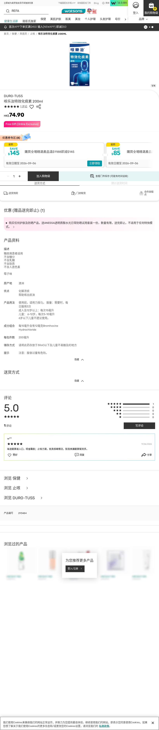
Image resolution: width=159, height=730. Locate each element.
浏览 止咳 (12, 488)
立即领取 (94, 163)
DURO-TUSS (13, 96)
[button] (151, 8)
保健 (43, 19)
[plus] (19, 176)
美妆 (77, 19)
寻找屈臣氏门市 (84, 3)
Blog (96, 3)
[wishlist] (32, 106)
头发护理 (105, 19)
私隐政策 (104, 726)
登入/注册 (73, 568)
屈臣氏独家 (29, 21)
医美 (68, 19)
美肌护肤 (55, 19)
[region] (79, 723)
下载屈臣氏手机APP (66, 3)
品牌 (141, 19)
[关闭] (153, 723)
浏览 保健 (12, 478)
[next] (125, 19)
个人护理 (90, 19)
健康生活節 (11, 21)
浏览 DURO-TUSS (20, 498)
